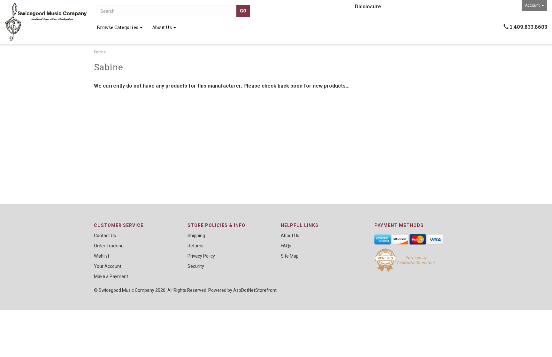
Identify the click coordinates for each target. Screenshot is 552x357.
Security (196, 266)
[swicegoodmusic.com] (46, 22)
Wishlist (101, 256)
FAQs (286, 245)
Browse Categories (118, 27)
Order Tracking (109, 245)
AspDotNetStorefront (255, 290)
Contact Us (105, 235)
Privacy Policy (201, 256)
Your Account (107, 266)
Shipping (196, 235)
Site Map (290, 256)
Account (533, 5)
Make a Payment (111, 276)
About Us (162, 27)
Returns (195, 245)
